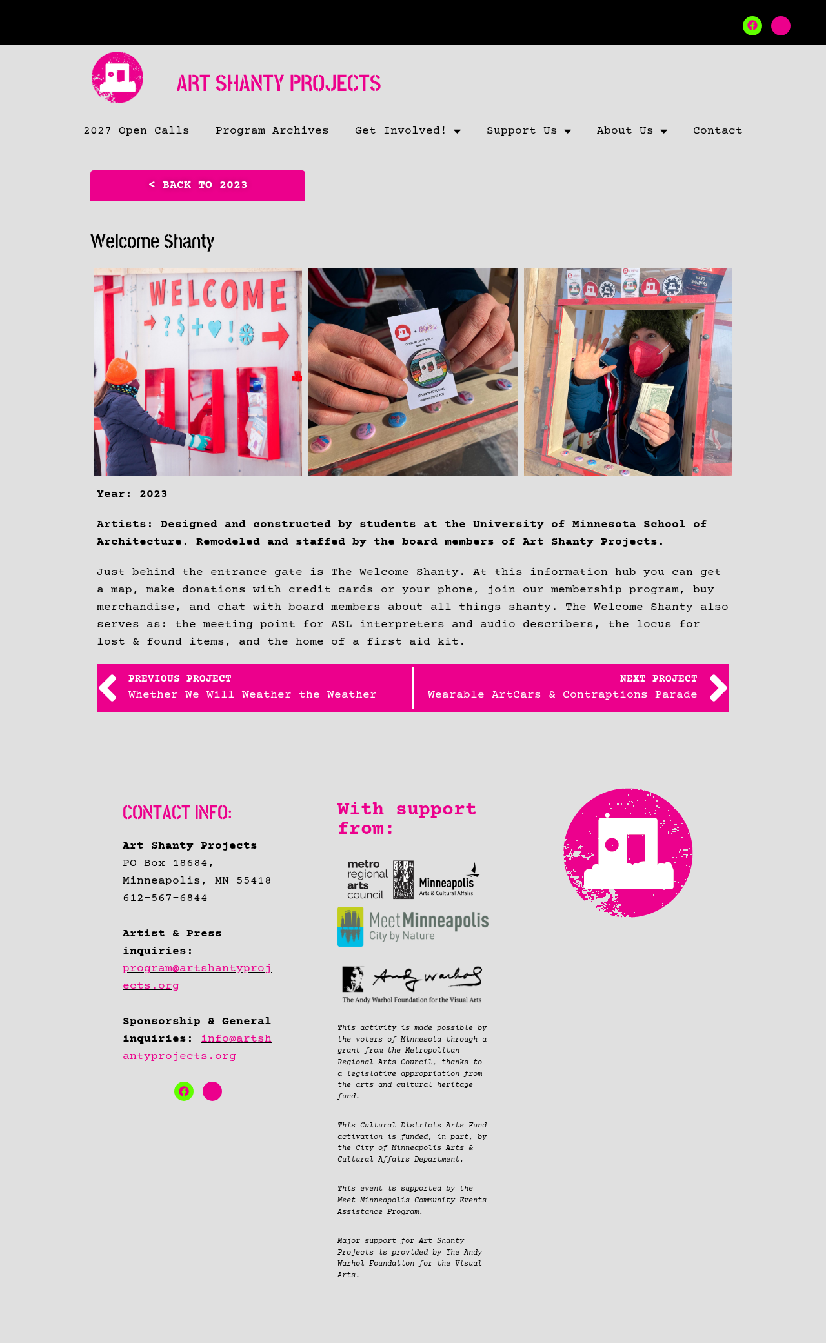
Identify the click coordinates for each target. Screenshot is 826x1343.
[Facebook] (752, 25)
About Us (625, 131)
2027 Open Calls (136, 131)
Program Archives (272, 131)
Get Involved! (401, 131)
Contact (718, 131)
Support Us (522, 131)
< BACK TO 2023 (198, 185)
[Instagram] (781, 25)
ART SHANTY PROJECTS (278, 83)
